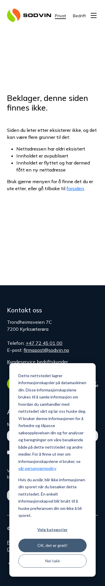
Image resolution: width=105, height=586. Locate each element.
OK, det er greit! (52, 545)
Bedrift (79, 15)
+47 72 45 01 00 (44, 343)
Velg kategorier (52, 529)
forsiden (75, 188)
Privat (60, 15)
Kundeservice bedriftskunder (37, 362)
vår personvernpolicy (37, 468)
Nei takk (52, 560)
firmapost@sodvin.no (46, 350)
